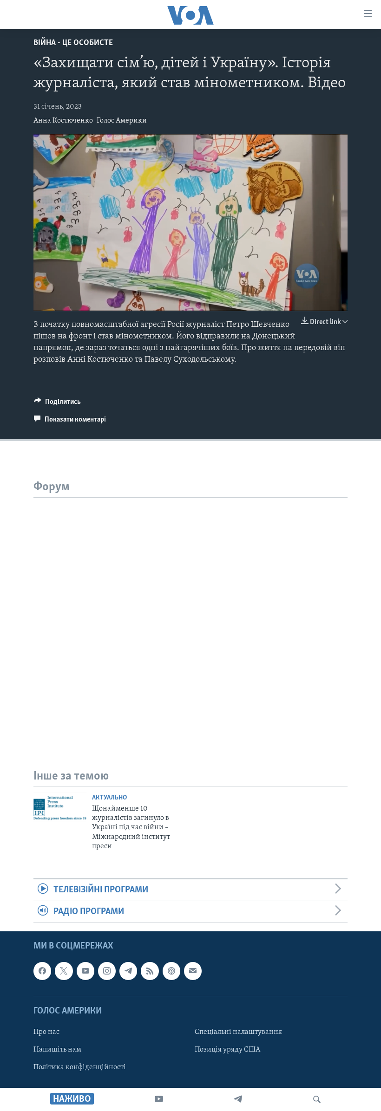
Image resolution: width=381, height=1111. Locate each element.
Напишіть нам (57, 1049)
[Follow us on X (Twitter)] (63, 971)
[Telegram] (237, 1099)
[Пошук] (317, 1099)
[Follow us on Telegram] (128, 971)
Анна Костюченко (63, 120)
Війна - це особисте (73, 43)
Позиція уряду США (227, 1049)
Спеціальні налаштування (238, 1032)
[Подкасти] (171, 971)
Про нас (46, 1032)
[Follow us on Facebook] (42, 971)
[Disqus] (190, 614)
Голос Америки (122, 120)
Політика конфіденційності (79, 1067)
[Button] (57, 404)
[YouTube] (159, 1099)
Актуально (109, 797)
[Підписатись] (193, 971)
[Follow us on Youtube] (85, 971)
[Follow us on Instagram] (107, 971)
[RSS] (149, 971)
